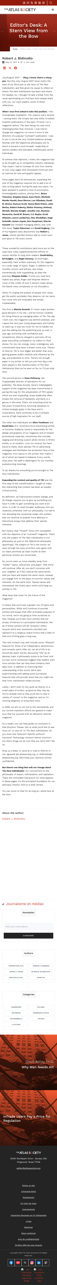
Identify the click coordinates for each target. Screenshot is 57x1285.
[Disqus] (28, 861)
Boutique (28, 1227)
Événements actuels (41, 1013)
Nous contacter (28, 1233)
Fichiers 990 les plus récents (28, 1245)
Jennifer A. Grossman (41, 966)
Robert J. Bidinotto (13, 818)
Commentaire (16, 1007)
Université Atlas (28, 1191)
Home (15, 49)
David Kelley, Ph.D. (16, 977)
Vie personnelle (16, 1018)
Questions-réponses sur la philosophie (28, 1215)
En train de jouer (28, 1203)
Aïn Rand (41, 1018)
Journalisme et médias (24, 904)
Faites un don (28, 1185)
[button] (53, 10)
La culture (16, 1024)
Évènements (28, 1197)
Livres (28, 1221)
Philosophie (16, 1013)
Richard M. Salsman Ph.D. (41, 971)
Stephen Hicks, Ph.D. (16, 966)
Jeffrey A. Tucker (16, 971)
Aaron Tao (41, 977)
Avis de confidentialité (28, 1239)
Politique (40, 1007)
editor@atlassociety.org (28, 1168)
